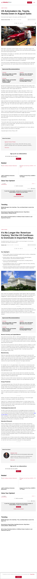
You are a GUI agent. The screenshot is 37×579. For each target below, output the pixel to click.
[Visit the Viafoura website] (33, 188)
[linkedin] (16, 23)
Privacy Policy (32, 574)
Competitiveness (4, 229)
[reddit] (20, 23)
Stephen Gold (3, 244)
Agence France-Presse (5, 19)
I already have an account (18, 196)
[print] (35, 23)
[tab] (4, 184)
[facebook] (15, 23)
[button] (2, 2)
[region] (18, 186)
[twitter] (18, 23)
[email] (21, 23)
